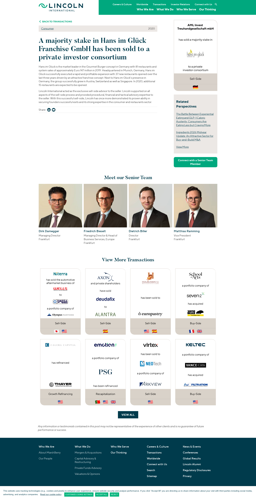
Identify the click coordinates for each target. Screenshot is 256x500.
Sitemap (152, 476)
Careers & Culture (122, 4)
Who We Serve (186, 9)
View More (182, 146)
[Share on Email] (53, 110)
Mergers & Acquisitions (88, 452)
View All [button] (129, 414)
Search (151, 470)
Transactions (159, 4)
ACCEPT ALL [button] (101, 494)
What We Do (165, 9)
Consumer (47, 28)
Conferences (190, 452)
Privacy (187, 476)
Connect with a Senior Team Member (195, 162)
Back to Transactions (57, 21)
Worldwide (142, 4)
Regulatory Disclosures (197, 470)
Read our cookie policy (50, 494)
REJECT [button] (114, 494)
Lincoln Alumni (192, 464)
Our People (45, 458)
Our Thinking (207, 9)
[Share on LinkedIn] (49, 110)
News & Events (192, 446)
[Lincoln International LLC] (61, 7)
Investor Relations (180, 4)
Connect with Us (203, 4)
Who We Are (145, 9)
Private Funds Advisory (88, 467)
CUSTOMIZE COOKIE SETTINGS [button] (78, 494)
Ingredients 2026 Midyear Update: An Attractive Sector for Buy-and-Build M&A (194, 136)
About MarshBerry (50, 452)
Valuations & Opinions (87, 473)
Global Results (192, 458)
